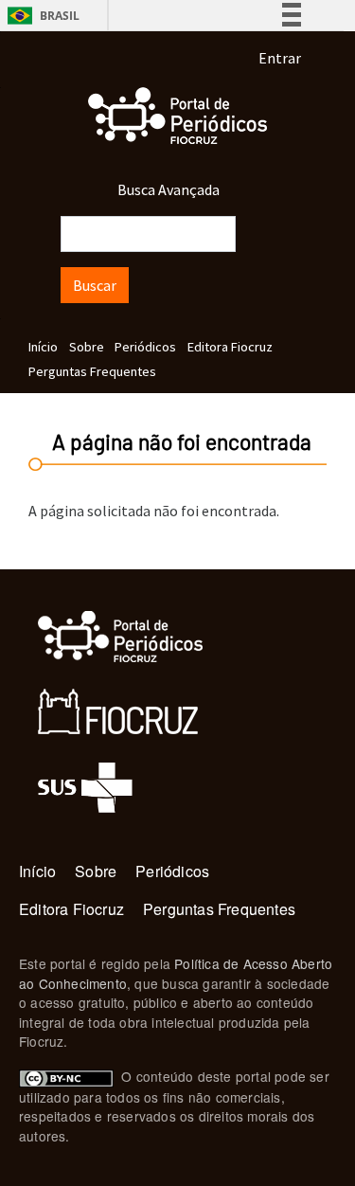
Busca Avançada (168, 189)
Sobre (86, 346)
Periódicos (145, 346)
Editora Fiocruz (230, 346)
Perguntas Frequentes (92, 371)
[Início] (177, 116)
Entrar (279, 57)
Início (43, 346)
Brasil (40, 16)
